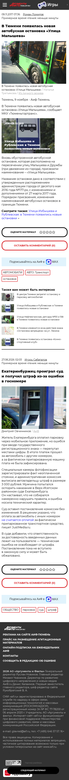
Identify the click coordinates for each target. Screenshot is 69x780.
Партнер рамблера (33, 763)
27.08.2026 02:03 (12, 359)
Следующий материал (33, 770)
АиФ (36, 431)
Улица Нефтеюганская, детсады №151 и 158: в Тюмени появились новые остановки (40, 318)
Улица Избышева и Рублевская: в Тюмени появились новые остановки (32, 214)
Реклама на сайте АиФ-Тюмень (26, 634)
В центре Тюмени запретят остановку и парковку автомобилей (38, 295)
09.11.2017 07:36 (11, 14)
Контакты (10, 655)
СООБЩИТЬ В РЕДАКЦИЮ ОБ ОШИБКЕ (29, 660)
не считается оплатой (18, 520)
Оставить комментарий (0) (34, 245)
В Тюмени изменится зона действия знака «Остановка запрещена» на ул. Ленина (40, 329)
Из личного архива (31, 93)
